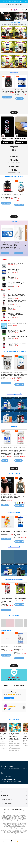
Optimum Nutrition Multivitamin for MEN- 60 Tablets (17, 307)
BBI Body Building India (6, 372)
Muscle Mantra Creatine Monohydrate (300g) (14, 270)
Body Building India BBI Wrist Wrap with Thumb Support (7, 497)
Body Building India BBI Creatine (16, 263)
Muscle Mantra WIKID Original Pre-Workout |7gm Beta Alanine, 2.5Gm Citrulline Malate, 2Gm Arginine (7, 601)
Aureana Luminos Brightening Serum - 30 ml (20, 246)
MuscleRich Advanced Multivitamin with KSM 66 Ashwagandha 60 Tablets (17, 302)
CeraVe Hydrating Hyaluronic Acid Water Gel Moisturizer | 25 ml (7, 246)
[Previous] (1, 727)
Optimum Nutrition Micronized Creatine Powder (15, 276)
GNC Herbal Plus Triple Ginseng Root (17, 336)
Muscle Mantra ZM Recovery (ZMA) (17, 323)
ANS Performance (23, 89)
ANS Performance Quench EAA (10, 92)
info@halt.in (19, 4)
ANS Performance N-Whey (19, 196)
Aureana (16, 242)
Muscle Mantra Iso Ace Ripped (7, 648)
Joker (15, 597)
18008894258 (11, 4)
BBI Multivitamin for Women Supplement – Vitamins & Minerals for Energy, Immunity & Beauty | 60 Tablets (16, 295)
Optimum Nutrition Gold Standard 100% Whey (7, 196)
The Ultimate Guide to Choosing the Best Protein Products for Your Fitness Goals (8, 737)
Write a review (9, 698)
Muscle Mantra (18, 530)
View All (14, 112)
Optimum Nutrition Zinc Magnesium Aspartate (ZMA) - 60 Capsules (17, 330)
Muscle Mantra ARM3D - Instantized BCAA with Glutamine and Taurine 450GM (20, 534)
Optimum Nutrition (6, 194)
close (25, 1)
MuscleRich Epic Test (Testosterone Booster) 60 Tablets (17, 343)
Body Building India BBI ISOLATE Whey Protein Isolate (7, 376)
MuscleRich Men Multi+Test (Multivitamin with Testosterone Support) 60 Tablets (16, 315)
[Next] (26, 727)
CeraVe (3, 242)
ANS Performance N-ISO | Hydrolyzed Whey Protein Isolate (20, 376)
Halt (15, 494)
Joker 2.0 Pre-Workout (20, 598)
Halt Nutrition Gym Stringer (19, 496)
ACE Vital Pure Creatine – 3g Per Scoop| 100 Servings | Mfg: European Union (17, 284)
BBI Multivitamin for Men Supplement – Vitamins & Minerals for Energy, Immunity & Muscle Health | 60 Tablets (7, 451)
